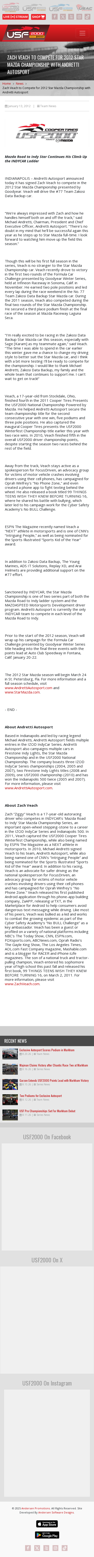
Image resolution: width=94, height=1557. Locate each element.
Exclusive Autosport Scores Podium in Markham (47, 1050)
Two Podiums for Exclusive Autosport (41, 1096)
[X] (63, 17)
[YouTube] (71, 17)
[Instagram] (79, 17)
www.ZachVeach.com (22, 983)
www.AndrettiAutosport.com (28, 687)
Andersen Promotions (35, 1508)
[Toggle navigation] (82, 33)
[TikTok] (87, 17)
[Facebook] (55, 17)
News (19, 84)
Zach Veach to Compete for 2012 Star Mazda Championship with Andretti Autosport (46, 90)
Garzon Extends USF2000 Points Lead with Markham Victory (54, 1080)
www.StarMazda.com (22, 692)
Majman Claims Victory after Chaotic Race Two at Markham (54, 1065)
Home (6, 84)
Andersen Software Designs (56, 1512)
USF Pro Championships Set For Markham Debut (47, 1111)
